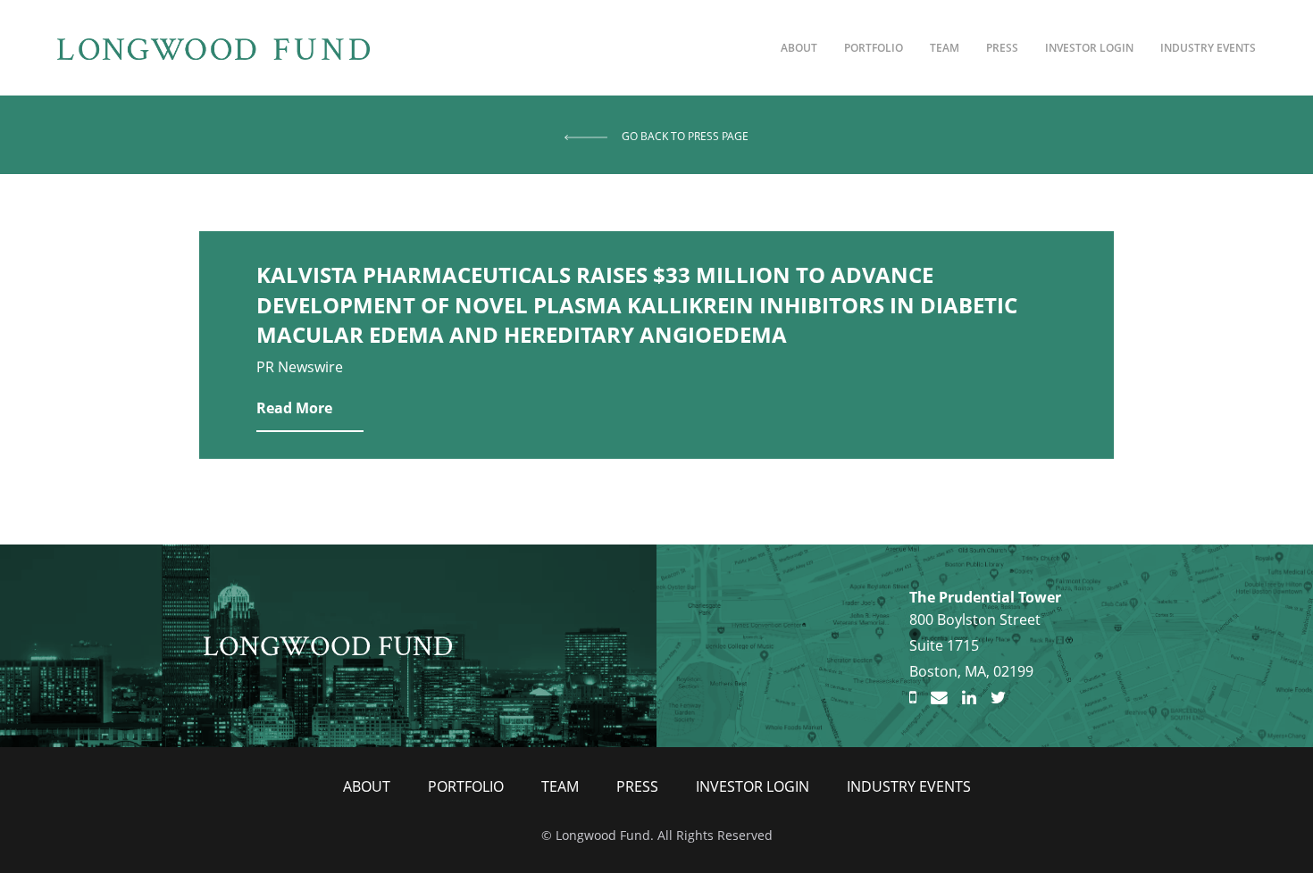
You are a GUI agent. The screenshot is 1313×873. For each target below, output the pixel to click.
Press (1002, 47)
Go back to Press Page (685, 136)
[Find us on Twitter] (998, 698)
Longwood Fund (328, 645)
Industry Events (1208, 47)
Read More (294, 408)
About (799, 47)
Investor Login (1089, 47)
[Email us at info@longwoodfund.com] (939, 698)
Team (944, 47)
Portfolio (873, 47)
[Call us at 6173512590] (912, 698)
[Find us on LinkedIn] (969, 698)
